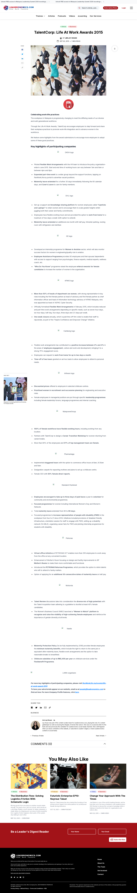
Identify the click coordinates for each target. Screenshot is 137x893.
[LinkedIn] (17, 877)
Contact (100, 874)
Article (64, 26)
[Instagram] (23, 877)
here (77, 692)
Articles (51, 16)
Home (99, 859)
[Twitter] (14, 877)
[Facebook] (11, 877)
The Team (101, 867)
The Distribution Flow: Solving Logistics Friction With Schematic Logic (27, 798)
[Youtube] (20, 877)
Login (124, 8)
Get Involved (102, 870)
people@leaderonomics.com (91, 689)
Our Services (95, 16)
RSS (45, 888)
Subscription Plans (110, 8)
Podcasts (62, 16)
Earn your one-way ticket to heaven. (20, 873)
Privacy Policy (15, 888)
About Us (100, 863)
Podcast (55, 791)
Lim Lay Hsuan (71, 38)
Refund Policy (25, 888)
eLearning (82, 16)
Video (94, 791)
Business (73, 26)
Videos (72, 16)
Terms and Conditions (36, 888)
